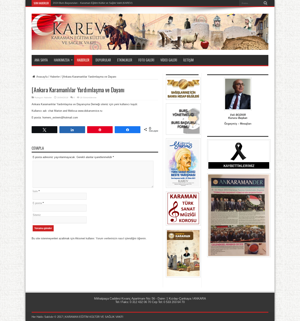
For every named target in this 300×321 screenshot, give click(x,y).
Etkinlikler (124, 60)
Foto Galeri (146, 60)
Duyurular (103, 60)
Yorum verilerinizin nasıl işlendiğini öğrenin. (121, 238)
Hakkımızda (62, 60)
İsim (35, 191)
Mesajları (245, 123)
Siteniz (37, 214)
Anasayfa (42, 76)
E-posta (37, 203)
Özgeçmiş (230, 123)
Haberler (83, 60)
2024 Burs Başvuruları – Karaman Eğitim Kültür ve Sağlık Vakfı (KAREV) (92, 3)
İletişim (188, 60)
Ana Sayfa (41, 60)
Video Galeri (168, 60)
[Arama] (265, 3)
